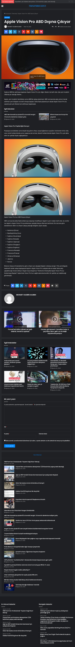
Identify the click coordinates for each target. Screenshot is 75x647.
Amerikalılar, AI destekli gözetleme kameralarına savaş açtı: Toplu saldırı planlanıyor (58, 363)
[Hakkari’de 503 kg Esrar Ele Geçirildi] (9, 493)
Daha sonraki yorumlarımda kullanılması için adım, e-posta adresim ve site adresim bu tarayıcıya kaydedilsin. (38, 440)
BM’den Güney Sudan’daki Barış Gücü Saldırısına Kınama (23, 580)
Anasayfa (8, 13)
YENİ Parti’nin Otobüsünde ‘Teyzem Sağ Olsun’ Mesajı (21, 462)
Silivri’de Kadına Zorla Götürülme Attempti (30, 483)
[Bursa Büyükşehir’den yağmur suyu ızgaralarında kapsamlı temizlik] (9, 541)
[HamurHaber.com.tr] (37, 6)
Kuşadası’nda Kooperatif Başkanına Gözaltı (30, 499)
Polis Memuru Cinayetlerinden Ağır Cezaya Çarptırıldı (22, 547)
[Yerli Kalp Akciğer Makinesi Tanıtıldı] (9, 587)
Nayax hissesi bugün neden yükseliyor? (17, 570)
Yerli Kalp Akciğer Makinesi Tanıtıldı (27, 585)
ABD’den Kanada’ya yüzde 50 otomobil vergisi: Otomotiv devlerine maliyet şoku (31, 515)
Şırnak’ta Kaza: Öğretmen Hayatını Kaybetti (30, 552)
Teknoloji (14, 13)
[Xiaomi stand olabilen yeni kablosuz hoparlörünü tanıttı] (14, 377)
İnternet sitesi (43, 433)
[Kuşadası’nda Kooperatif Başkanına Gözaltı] (9, 503)
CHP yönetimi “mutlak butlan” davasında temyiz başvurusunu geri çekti (28, 560)
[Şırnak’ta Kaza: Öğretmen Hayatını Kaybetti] (9, 554)
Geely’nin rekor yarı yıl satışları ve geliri (34, 385)
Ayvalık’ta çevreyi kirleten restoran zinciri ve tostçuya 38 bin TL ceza (27, 565)
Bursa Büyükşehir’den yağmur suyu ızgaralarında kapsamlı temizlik (38, 538)
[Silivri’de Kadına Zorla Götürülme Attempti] (9, 485)
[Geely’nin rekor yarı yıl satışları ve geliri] (37, 377)
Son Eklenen (37, 455)
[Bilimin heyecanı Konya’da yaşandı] (44, 116)
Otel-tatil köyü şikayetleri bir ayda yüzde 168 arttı (21, 575)
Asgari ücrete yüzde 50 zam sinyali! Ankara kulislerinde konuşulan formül (28, 529)
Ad (5, 427)
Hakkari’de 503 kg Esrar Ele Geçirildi (27, 491)
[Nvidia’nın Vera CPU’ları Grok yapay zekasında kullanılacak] (9, 523)
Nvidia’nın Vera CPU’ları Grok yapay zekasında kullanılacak (35, 520)
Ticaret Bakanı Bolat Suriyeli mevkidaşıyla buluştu (21, 534)
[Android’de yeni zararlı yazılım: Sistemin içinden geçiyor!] (14, 353)
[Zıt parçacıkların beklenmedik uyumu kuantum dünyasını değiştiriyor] (37, 353)
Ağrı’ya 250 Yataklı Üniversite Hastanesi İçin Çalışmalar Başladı (32, 1)
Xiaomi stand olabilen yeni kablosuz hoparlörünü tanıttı (14, 385)
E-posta (7, 433)
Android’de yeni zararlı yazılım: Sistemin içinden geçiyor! (12, 362)
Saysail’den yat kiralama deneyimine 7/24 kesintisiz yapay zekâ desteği (40, 467)
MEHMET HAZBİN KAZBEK (14, 26)
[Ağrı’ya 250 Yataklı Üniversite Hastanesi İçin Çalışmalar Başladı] (9, 477)
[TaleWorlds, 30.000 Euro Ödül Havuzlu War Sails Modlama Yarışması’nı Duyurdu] (60, 377)
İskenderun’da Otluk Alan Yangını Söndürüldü (19, 510)
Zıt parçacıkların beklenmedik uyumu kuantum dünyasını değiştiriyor (37, 362)
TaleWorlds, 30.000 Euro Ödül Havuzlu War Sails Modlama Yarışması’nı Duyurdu (60, 386)
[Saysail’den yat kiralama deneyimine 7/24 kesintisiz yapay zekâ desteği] (9, 469)
